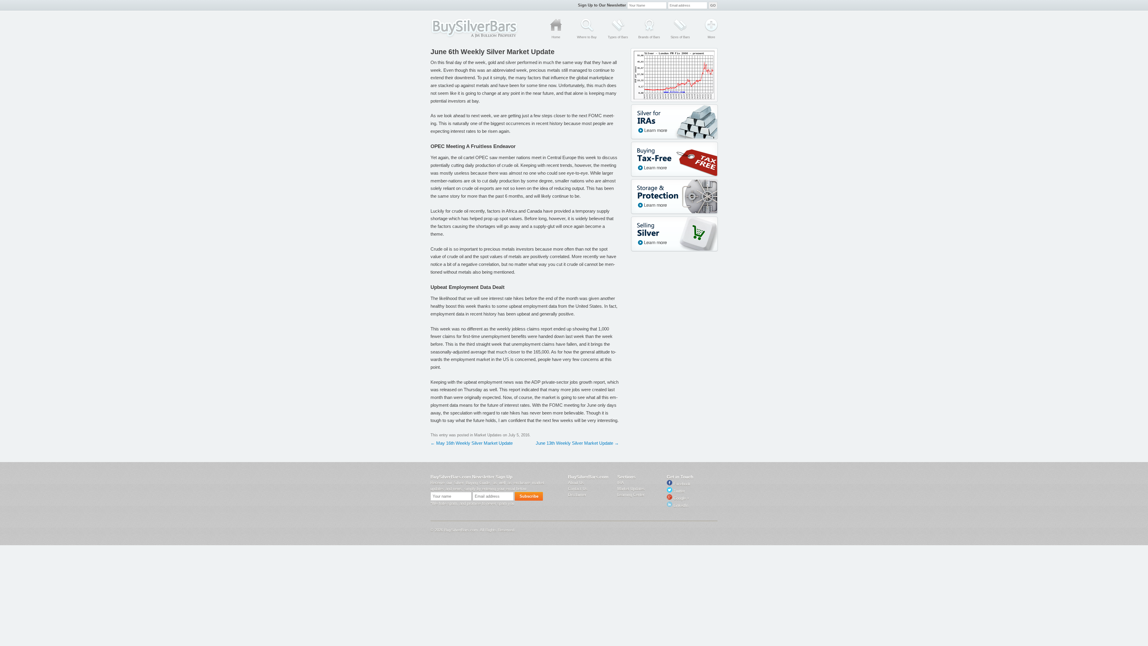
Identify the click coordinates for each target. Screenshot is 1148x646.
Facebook (681, 484)
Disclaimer (577, 495)
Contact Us (577, 489)
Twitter (678, 491)
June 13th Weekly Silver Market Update (577, 443)
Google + (680, 498)
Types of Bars (618, 37)
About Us (576, 483)
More (711, 37)
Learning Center (631, 495)
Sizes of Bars (680, 37)
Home (556, 37)
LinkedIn (680, 505)
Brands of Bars (649, 37)
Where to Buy (587, 37)
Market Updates (488, 435)
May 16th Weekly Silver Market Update (471, 443)
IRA (620, 483)
